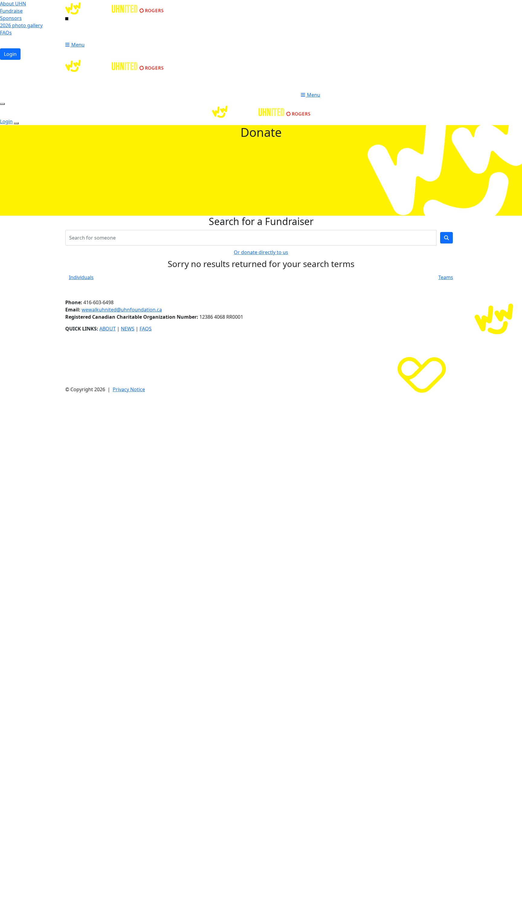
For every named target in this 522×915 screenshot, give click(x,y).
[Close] (16, 123)
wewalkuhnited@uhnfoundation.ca (122, 309)
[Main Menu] (2, 104)
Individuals (81, 277)
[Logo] (114, 8)
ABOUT (107, 328)
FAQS (146, 328)
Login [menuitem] (312, 75)
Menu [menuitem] (313, 95)
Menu (77, 44)
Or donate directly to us (261, 252)
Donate (77, 35)
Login (10, 54)
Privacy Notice (129, 389)
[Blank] (66, 18)
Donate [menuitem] (313, 85)
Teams (445, 277)
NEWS (127, 328)
